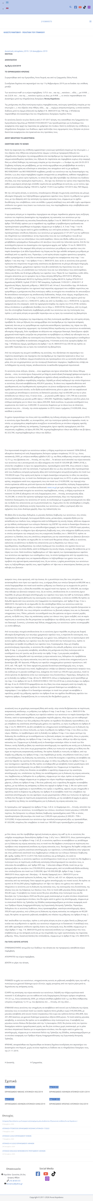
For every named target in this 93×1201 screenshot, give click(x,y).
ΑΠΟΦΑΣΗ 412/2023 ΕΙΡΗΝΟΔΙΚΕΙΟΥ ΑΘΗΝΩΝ (18, 1143)
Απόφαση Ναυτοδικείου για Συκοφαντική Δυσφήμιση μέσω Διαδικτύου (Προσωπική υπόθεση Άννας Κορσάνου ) (39, 1121)
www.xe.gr (51, 487)
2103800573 (46, 21)
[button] (71, 7)
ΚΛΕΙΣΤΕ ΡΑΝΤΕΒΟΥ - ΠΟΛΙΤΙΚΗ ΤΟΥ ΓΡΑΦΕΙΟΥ (24, 32)
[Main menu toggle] (90, 21)
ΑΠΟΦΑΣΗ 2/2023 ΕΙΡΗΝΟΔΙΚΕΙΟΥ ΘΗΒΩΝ (16, 1136)
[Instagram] (89, 7)
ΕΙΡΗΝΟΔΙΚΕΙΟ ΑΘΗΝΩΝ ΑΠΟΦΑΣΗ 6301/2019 (69, 1091)
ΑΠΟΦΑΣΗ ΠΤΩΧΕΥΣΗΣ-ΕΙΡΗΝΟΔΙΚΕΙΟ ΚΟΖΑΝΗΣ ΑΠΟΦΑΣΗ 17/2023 (25, 1128)
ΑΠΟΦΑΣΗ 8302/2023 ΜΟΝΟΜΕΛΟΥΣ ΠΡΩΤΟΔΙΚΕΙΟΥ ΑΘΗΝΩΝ (23, 1151)
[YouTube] (80, 7)
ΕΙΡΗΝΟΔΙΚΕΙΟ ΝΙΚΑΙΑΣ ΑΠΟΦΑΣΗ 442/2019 (24, 1091)
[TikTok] (84, 7)
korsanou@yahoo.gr (15, 1183)
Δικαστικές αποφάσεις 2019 (16, 51)
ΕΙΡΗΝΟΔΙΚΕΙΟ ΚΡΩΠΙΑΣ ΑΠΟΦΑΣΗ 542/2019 (68, 1104)
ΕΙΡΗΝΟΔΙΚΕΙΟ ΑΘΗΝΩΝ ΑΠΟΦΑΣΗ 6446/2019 (25, 1104)
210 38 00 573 (14, 1180)
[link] (7, 3)
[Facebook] (75, 7)
